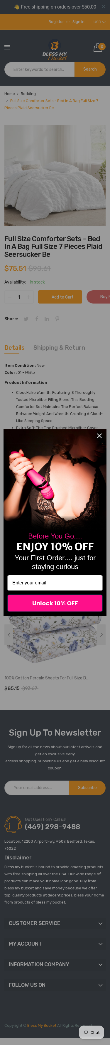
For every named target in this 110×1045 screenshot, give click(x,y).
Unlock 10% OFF (55, 603)
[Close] (99, 436)
